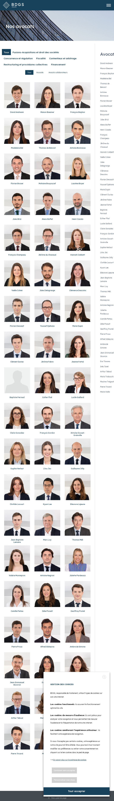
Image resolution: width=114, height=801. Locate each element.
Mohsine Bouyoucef (47, 183)
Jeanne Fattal (78, 362)
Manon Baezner (47, 112)
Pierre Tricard (17, 753)
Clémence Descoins (77, 290)
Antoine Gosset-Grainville (78, 434)
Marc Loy (47, 540)
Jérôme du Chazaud (47, 255)
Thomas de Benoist (47, 148)
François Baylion (77, 112)
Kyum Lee (47, 504)
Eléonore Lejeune (77, 504)
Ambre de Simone (77, 647)
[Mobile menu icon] (108, 5)
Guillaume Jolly (77, 468)
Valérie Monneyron (17, 575)
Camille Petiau (17, 611)
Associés (39, 72)
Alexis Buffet (47, 219)
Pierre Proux (17, 647)
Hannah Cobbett (77, 255)
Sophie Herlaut (17, 468)
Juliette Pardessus (78, 575)
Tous (29, 72)
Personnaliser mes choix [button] (64, 780)
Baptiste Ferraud (17, 397)
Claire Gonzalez (17, 433)
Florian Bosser (17, 183)
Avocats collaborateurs (58, 72)
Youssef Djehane (47, 326)
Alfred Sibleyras (47, 647)
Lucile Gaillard (77, 397)
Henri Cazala (77, 219)
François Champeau (17, 255)
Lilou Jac (47, 468)
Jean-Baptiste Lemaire (17, 541)
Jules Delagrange (47, 290)
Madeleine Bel (17, 148)
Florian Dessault (17, 326)
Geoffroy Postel (78, 611)
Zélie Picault (47, 611)
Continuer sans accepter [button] (64, 770)
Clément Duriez (17, 362)
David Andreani (17, 112)
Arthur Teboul (17, 718)
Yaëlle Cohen (17, 290)
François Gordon (47, 433)
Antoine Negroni (47, 575)
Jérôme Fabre (47, 362)
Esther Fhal (47, 397)
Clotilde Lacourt (17, 504)
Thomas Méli (77, 540)
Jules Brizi (17, 219)
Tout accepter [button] (76, 791)
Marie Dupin (77, 326)
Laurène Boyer (77, 183)
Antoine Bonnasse (78, 148)
